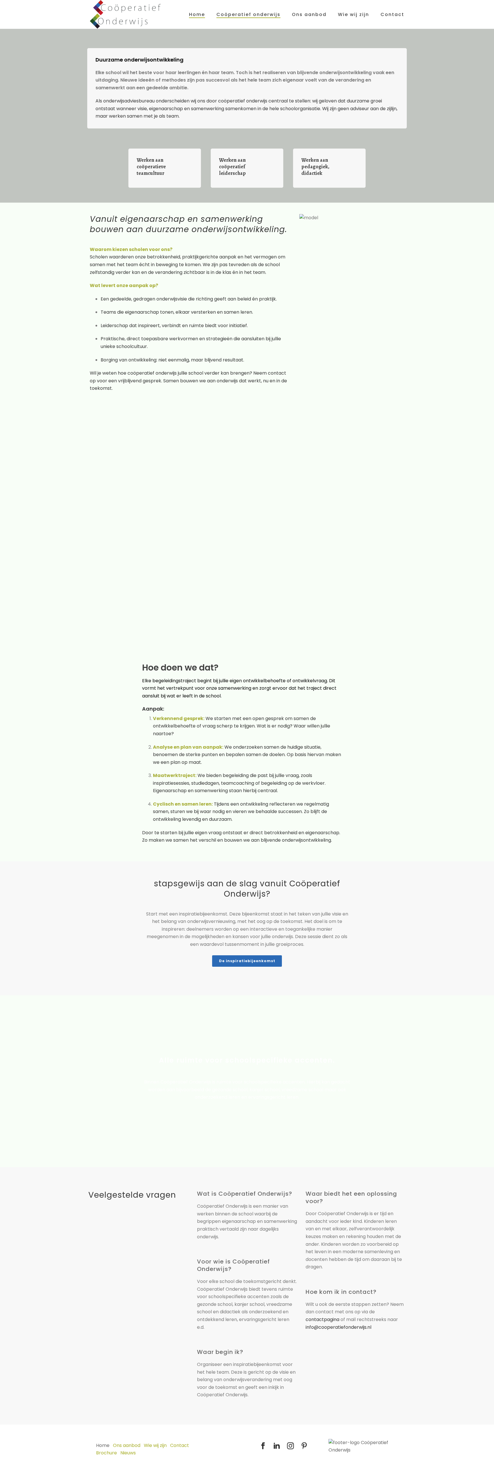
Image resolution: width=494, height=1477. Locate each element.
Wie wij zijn (353, 14)
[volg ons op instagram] (290, 1446)
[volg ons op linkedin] (276, 1446)
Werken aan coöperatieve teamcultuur (151, 167)
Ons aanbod (309, 14)
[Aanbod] (190, 168)
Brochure (106, 1453)
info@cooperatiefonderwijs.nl (338, 1327)
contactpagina (322, 1319)
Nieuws (128, 1453)
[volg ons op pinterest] (304, 1446)
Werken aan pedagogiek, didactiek (315, 167)
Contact (392, 14)
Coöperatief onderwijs (248, 14)
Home (197, 14)
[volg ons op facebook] (263, 1446)
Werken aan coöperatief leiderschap (232, 167)
